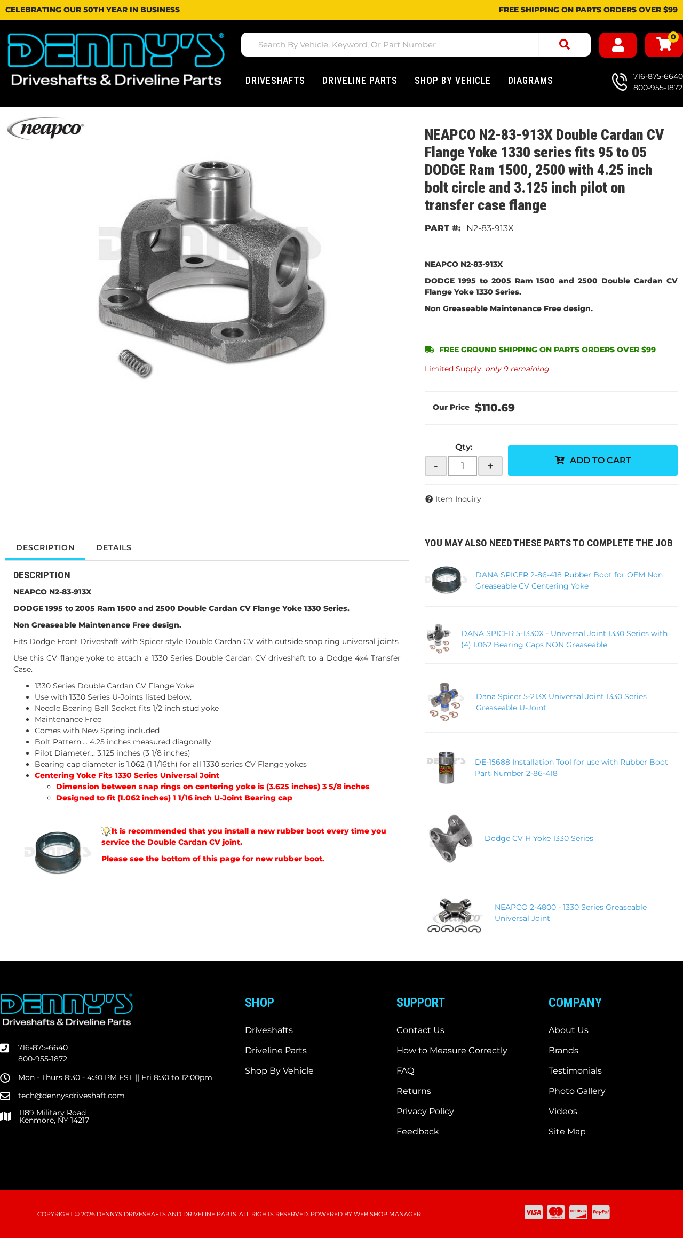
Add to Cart (600, 460)
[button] (416, 45)
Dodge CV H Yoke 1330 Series (539, 838)
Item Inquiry (458, 499)
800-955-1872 (42, 1059)
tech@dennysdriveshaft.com (71, 1095)
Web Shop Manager (387, 1214)
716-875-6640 (43, 1047)
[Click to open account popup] (618, 45)
